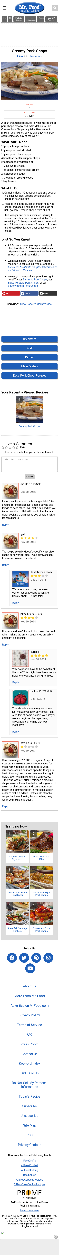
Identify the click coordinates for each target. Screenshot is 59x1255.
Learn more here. (29, 1210)
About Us (29, 986)
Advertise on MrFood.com (29, 1006)
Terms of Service (29, 1025)
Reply (5, 524)
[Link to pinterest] (36, 958)
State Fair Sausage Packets (17, 930)
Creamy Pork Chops (29, 426)
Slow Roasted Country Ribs (36, 304)
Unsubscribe (29, 1116)
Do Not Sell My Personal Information (29, 1085)
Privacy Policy (29, 1015)
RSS (30, 1135)
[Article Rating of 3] (22, 56)
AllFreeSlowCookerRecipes (29, 1184)
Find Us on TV (29, 1073)
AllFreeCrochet (29, 1165)
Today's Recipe (29, 1096)
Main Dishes (29, 366)
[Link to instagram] (48, 958)
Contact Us (30, 1054)
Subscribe (29, 1106)
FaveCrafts (29, 1160)
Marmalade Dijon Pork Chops (41, 894)
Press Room (29, 1044)
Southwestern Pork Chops (23, 285)
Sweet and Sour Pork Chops (41, 930)
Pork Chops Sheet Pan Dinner (17, 894)
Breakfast (29, 339)
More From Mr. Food (29, 996)
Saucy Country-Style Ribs (17, 858)
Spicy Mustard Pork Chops (23, 282)
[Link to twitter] (24, 958)
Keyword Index (29, 1063)
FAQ (29, 1034)
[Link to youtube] (30, 968)
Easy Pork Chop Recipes (29, 375)
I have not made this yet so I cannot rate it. (29, 452)
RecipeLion (29, 1174)
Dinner (29, 357)
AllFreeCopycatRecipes (29, 1179)
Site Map (29, 1125)
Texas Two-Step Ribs (41, 858)
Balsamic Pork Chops (35, 279)
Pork (29, 348)
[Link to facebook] (12, 958)
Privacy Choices (29, 1145)
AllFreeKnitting (29, 1170)
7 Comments (36, 56)
